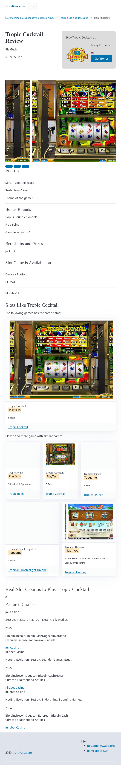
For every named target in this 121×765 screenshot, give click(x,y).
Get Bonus (102, 58)
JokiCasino (12, 647)
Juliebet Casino (15, 727)
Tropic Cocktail (18, 427)
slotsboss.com (22, 752)
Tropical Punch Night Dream (27, 570)
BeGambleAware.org (101, 746)
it (31, 6)
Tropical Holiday (75, 572)
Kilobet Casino (15, 687)
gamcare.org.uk (97, 751)
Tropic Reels (16, 494)
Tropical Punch (93, 495)
